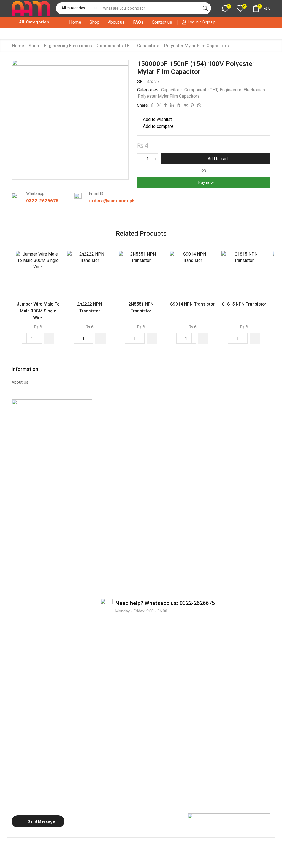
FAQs (138, 22)
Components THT (114, 45)
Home (75, 22)
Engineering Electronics (68, 45)
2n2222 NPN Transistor (89, 307)
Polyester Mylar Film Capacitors (196, 45)
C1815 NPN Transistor (244, 304)
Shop (94, 22)
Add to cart (218, 158)
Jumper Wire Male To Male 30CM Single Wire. (38, 311)
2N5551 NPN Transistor (141, 307)
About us (116, 22)
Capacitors (148, 45)
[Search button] (205, 8)
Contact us (162, 22)
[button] (49, 338)
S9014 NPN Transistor (192, 304)
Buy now (206, 182)
